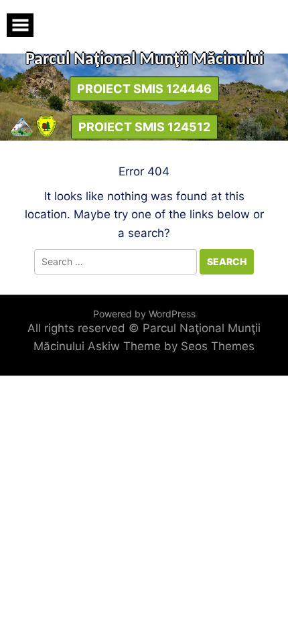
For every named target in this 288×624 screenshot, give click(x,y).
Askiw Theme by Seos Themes (171, 346)
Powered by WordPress (144, 313)
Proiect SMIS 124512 (144, 127)
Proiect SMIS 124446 (144, 89)
